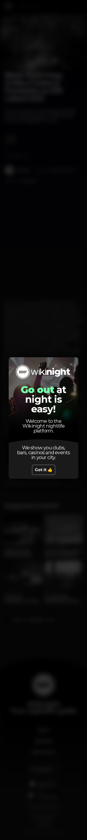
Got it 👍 (43, 470)
